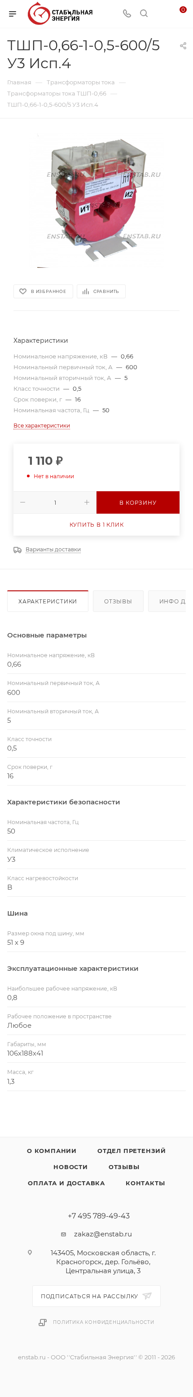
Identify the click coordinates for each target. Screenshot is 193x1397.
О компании (52, 1150)
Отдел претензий (131, 1150)
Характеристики (47, 601)
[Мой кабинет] (161, 14)
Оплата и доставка (66, 1183)
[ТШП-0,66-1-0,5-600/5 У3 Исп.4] (96, 200)
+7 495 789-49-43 (99, 1216)
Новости (70, 1166)
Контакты (145, 1183)
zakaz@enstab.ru (103, 1234)
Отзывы (118, 601)
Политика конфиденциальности (103, 1322)
